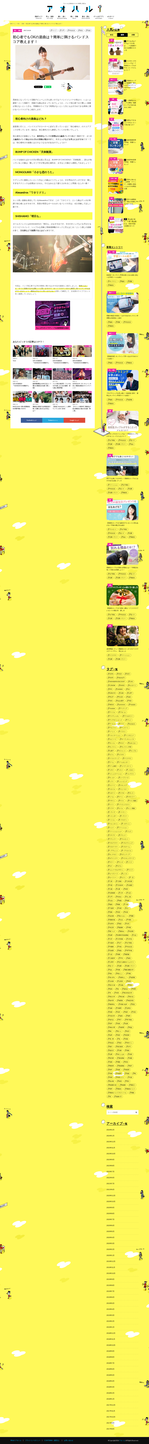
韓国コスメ (120, 1077)
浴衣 (118, 1012)
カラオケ (121, 754)
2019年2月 (110, 1321)
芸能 (126, 1039)
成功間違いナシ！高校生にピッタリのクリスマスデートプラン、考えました (122, 639)
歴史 (133, 1004)
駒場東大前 (113, 1085)
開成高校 (121, 1066)
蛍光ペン (129, 1043)
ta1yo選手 (120, 701)
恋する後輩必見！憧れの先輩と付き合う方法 (130, 202)
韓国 (111, 1077)
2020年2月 (110, 1249)
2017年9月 (110, 1423)
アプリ (122, 724)
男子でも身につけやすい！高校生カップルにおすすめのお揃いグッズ (122, 468)
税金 (130, 1027)
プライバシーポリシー (32, 1440)
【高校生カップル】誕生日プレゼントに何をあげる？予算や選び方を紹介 (122, 513)
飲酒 (120, 1081)
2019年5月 (110, 1303)
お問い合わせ (68, 1440)
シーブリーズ (124, 777)
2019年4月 (110, 1309)
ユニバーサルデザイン (117, 870)
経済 (128, 1031)
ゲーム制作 (113, 766)
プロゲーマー (114, 847)
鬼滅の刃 (119, 1096)
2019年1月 (110, 1327)
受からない (122, 916)
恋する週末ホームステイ (126, 962)
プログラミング (128, 843)
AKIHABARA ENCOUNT (117, 681)
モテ (111, 866)
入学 (121, 893)
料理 (129, 981)
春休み (126, 989)
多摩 (111, 935)
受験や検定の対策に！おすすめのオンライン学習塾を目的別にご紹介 (122, 306)
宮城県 (112, 950)
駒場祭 (124, 1085)
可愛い (130, 920)
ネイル (121, 808)
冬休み (119, 897)
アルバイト (113, 728)
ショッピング (123, 781)
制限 (128, 900)
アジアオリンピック (116, 720)
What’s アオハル (15, 1440)
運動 (118, 1062)
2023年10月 (111, 1154)
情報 (118, 970)
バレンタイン (114, 824)
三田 (111, 881)
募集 (118, 904)
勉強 (123, 281)
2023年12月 (111, 1142)
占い (128, 908)
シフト (112, 781)
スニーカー (123, 789)
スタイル (112, 789)
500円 (111, 678)
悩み (132, 444)
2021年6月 (110, 1189)
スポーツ (112, 793)
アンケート (125, 728)
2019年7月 (110, 1291)
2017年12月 (111, 1405)
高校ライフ (38, 17)
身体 (130, 1054)
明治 (130, 985)
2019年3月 (110, 1315)
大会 (135, 935)
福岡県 (122, 1027)
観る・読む (86, 17)
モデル (119, 866)
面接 (128, 1073)
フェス (129, 831)
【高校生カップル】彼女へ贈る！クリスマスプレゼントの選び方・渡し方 (122, 598)
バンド (112, 827)
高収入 (133, 1085)
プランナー (113, 839)
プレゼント (113, 529)
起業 (111, 1054)
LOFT (130, 693)
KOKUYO (112, 693)
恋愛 (111, 40)
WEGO (112, 704)
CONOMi (112, 685)
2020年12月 (111, 1195)
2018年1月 (110, 1399)
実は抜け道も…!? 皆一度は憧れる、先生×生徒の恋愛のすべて (130, 222)
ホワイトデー (114, 858)
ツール (112, 797)
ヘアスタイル (127, 850)
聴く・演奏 (74, 17)
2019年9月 (110, 1279)
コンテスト (130, 774)
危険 (111, 912)
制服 (120, 900)
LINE (122, 693)
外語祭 (131, 931)
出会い (112, 900)
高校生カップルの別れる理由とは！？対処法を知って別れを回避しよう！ (122, 557)
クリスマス (113, 655)
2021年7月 (110, 1183)
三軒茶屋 (129, 881)
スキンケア (123, 785)
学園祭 (112, 947)
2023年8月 (110, 1166)
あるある (132, 724)
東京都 (122, 996)
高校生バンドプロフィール (118, 1093)
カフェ (112, 754)
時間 (134, 989)
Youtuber (112, 708)
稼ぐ (111, 1031)
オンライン (113, 281)
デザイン (112, 801)
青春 (111, 1073)
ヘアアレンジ (114, 850)
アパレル (112, 724)
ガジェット (122, 751)
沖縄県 (119, 1008)
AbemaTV (121, 678)
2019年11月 (111, 1267)
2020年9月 (110, 1207)
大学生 (130, 939)
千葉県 (112, 908)
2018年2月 (110, 1393)
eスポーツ (110, 17)
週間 (122, 35)
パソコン (112, 820)
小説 (111, 954)
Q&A (129, 697)
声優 (129, 927)
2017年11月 (111, 1411)
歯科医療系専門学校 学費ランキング (130, 142)
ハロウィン (126, 824)
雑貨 (118, 1069)
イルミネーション (115, 735)
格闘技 (121, 1000)
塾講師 (121, 927)
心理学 (112, 962)
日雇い (122, 985)
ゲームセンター (124, 762)
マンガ (121, 862)
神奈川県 (112, 1027)
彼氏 (129, 958)
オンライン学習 (126, 747)
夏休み (122, 931)
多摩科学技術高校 (123, 935)
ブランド (123, 835)
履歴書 (127, 954)
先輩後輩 (112, 893)
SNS (111, 701)
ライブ (54, 30)
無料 (129, 1016)
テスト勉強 (132, 801)
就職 (118, 954)
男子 (120, 1020)
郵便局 (112, 1066)
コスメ (121, 770)
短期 (126, 1023)
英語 (120, 1043)
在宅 (128, 923)
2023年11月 (111, 1148)
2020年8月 (110, 1213)
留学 (111, 1023)
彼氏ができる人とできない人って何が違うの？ (130, 122)
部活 (81, 30)
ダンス (131, 793)
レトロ (125, 874)
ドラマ (112, 808)
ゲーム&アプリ (99, 17)
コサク (112, 770)
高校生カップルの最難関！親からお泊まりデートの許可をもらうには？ (130, 85)
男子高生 (129, 1020)
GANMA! (120, 689)
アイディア (123, 708)
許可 (129, 1046)
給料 (111, 1035)
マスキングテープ (128, 858)
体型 (126, 889)
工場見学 (112, 958)
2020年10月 (111, 1201)
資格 (128, 1050)
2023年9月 (110, 1159)
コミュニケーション (116, 774)
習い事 (112, 1039)
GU (129, 689)
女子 (120, 943)
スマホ (122, 793)
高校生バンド (131, 1089)
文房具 (121, 981)
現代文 (112, 1020)
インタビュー (130, 735)
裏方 (111, 1046)
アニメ (129, 720)
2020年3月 (110, 1243)
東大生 (131, 996)
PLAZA (121, 697)
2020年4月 (110, 1237)
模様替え (112, 1004)
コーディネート (126, 766)
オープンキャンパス (128, 739)
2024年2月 (110, 1130)
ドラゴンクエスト (124, 804)
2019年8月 (110, 1285)
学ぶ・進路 (50, 17)
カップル (133, 751)
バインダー (113, 816)
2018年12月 (111, 1333)
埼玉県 (112, 927)
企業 (118, 889)
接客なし (123, 977)
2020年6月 (110, 1225)
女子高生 (112, 440)
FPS (111, 689)
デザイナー (131, 797)
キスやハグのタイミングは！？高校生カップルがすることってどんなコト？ (130, 65)
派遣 (111, 1012)
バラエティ (123, 820)
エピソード (113, 739)
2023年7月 (110, 1171)
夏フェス (112, 931)
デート (121, 797)
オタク (122, 743)
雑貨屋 (127, 1069)
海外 (126, 1012)
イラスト (123, 731)
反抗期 (112, 916)
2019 (120, 674)
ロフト (124, 877)
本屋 (117, 993)
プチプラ (112, 835)
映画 (111, 989)
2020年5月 (110, 1231)
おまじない (132, 743)
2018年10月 (111, 1345)
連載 (130, 1058)
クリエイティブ (114, 758)
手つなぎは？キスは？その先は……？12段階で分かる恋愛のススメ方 (130, 45)
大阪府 (112, 943)
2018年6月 (110, 1369)
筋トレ (119, 1031)
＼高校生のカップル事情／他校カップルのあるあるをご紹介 (130, 104)
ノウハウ (112, 812)
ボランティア (126, 854)
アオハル (123, 712)
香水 (128, 1081)
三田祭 (119, 881)
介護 (111, 889)
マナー (112, 862)
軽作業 (112, 1058)
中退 (111, 885)
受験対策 (112, 920)
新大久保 (112, 985)
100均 (111, 674)
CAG (131, 681)
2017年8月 (110, 1429)
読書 (120, 1050)
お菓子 (112, 751)
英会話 (112, 1043)
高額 (132, 1093)
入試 (129, 893)
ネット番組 (131, 808)
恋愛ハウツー (121, 444)
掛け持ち (112, 977)
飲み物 (112, 1081)
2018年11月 (111, 1339)
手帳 (129, 973)
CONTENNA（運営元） (52, 1440)
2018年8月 (110, 1357)
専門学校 (129, 950)
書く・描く (62, 17)
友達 (126, 912)
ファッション (114, 485)
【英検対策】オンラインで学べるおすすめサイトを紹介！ (122, 346)
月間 (133, 35)
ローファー (113, 877)
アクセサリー (128, 716)
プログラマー (114, 843)
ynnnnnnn (122, 704)
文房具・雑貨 (113, 178)
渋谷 (134, 1012)
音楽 (89, 30)
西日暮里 (120, 1046)
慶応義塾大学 (129, 970)
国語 (120, 923)
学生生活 (72, 30)
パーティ (123, 812)
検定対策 (131, 1000)
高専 (111, 1089)
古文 (121, 920)
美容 (118, 1035)
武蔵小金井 (123, 1004)
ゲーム (112, 762)
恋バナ (133, 440)
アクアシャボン (114, 716)
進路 (111, 1062)
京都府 (130, 885)
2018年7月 (110, 1363)
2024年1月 (110, 1136)
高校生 (112, 285)
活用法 (129, 1008)
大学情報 (120, 939)
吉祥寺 (112, 923)
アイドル (112, 712)
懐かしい (120, 973)
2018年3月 (110, 1387)
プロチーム (126, 847)
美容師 (127, 1035)
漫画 (121, 1016)
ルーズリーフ (114, 874)
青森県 (119, 1073)
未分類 (113, 102)
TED (130, 701)
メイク (130, 862)
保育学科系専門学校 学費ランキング (130, 162)
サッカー (112, 777)
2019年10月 (111, 1273)
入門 (62, 30)
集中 (130, 1066)
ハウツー (124, 816)
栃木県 (112, 1000)
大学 (111, 939)
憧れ (111, 973)
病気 (118, 1023)
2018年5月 (110, 1375)
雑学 (111, 1069)
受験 (130, 281)
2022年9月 (110, 1178)
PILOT (111, 697)
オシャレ (112, 743)
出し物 (129, 897)
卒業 (120, 908)
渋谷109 (112, 1016)
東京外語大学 (128, 993)
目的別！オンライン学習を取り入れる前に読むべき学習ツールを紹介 (122, 265)
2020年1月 (110, 1255)
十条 (126, 904)
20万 (128, 674)
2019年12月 (111, 1261)
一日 (132, 877)
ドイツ (112, 804)
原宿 (118, 912)
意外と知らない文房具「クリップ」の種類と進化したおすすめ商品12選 (130, 184)
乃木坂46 (120, 885)
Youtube (132, 704)
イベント (112, 731)
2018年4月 (110, 1381)
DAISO (122, 685)
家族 (120, 950)
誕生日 (112, 1050)
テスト (122, 801)
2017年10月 (111, 1417)
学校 (120, 947)
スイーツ (112, 785)
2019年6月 (110, 1297)
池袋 (111, 1008)
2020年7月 (110, 1219)
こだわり (131, 770)
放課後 (130, 400)
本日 (111, 35)
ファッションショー (116, 831)
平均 (121, 958)
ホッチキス (113, 854)
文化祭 (112, 981)
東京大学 (112, 996)
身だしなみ (120, 1054)
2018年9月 (110, 1351)
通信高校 (121, 1058)
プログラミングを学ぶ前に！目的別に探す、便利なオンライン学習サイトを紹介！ (122, 383)
